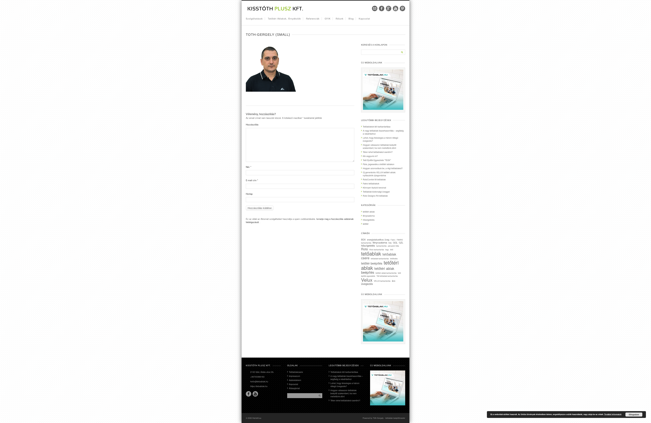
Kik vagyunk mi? (370, 156)
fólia (390, 242)
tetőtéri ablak (369, 211)
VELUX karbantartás (382, 281)
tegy (387, 249)
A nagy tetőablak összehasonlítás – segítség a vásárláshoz (346, 377)
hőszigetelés (368, 219)
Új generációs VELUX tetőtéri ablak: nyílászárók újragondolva (379, 174)
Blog (351, 18)
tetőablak (371, 253)
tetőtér (366, 223)
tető (391, 249)
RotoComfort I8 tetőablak (374, 179)
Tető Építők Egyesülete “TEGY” (377, 160)
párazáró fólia (393, 246)
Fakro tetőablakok (371, 183)
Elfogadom (634, 414)
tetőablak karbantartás (380, 258)
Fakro (393, 239)
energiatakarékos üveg (378, 239)
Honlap (249, 193)
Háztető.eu (256, 418)
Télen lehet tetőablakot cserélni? (378, 151)
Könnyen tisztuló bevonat (374, 187)
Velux (366, 279)
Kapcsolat (364, 18)
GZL (401, 242)
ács (393, 280)
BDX (363, 239)
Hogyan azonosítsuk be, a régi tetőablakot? (383, 168)
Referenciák (313, 18)
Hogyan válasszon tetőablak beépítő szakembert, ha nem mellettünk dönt (379, 146)
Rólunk (339, 18)
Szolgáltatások (254, 18)
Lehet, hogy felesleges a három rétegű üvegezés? (344, 385)
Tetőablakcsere (296, 371)
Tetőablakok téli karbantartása (376, 126)
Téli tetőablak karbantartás (387, 276)
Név (248, 166)
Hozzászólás (252, 124)
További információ (613, 414)
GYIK (328, 18)
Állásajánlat (294, 388)
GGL (395, 242)
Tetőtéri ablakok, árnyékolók (284, 18)
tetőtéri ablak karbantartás (386, 273)
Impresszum (294, 376)
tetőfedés (394, 258)
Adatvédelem (295, 380)
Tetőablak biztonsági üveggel (376, 191)
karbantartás (381, 246)
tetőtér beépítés (371, 263)
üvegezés (367, 284)
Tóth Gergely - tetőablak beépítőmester (389, 418)
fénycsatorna (369, 215)
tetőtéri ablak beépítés (377, 270)
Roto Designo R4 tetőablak (375, 195)
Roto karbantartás (376, 249)
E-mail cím (252, 180)
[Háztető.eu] (275, 10)
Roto (364, 249)
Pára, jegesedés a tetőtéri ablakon (378, 164)
